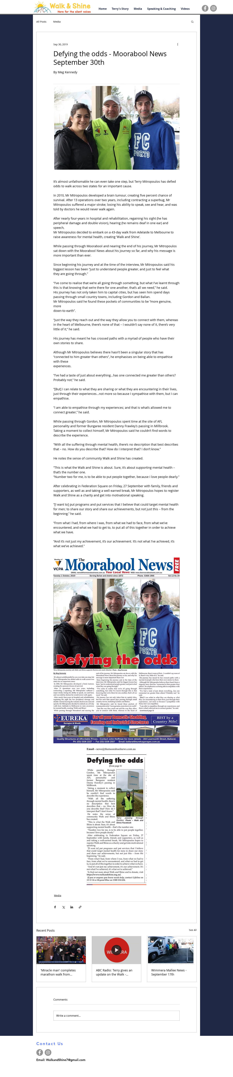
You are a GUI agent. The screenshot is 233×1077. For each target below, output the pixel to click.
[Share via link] (80, 907)
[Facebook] (205, 8)
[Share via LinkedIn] (71, 907)
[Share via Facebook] (55, 907)
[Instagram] (213, 8)
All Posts (41, 21)
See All (193, 930)
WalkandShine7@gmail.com (65, 1060)
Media (57, 21)
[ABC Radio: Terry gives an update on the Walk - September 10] (116, 950)
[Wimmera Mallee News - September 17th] (171, 950)
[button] (192, 21)
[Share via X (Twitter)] (63, 907)
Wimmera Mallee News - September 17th (169, 972)
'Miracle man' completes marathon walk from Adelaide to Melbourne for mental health (59, 972)
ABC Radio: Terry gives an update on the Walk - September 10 (114, 972)
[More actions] (178, 44)
